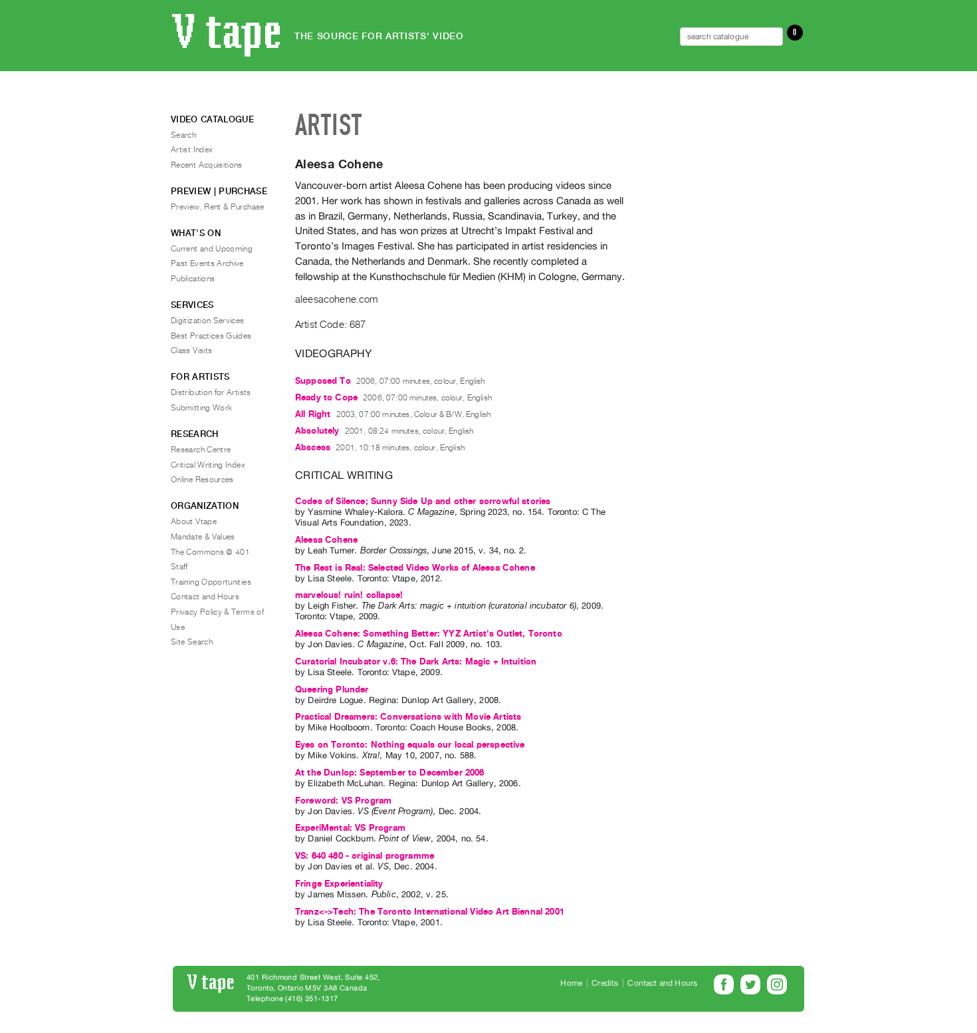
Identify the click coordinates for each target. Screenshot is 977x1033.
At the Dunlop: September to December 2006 (390, 773)
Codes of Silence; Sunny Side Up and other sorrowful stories (422, 501)
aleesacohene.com (336, 299)
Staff (179, 566)
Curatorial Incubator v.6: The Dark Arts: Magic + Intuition (415, 661)
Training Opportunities (211, 582)
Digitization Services (208, 320)
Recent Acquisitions (207, 165)
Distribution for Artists (211, 392)
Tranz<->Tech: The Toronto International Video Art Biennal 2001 (429, 912)
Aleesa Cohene (326, 540)
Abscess (312, 447)
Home (571, 983)
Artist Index (192, 149)
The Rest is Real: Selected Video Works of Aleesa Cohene (415, 568)
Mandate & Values (203, 536)
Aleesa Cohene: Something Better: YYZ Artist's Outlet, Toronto (428, 634)
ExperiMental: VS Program (350, 828)
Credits (605, 983)
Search (183, 135)
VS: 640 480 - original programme (364, 856)
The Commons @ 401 (210, 552)
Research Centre (201, 449)
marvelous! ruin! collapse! (349, 595)
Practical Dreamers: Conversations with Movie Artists (408, 717)
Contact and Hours (205, 596)
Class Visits (191, 350)
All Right (312, 414)
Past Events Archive (207, 263)
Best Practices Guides (211, 336)
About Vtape (194, 521)
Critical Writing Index (208, 465)
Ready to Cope (326, 397)
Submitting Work (201, 407)
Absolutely (317, 431)
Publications (193, 278)
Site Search (192, 642)
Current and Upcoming (212, 248)
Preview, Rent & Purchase (218, 207)
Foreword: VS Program (343, 801)
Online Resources (202, 479)
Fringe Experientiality (339, 884)
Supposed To (323, 381)
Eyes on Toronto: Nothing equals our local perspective (409, 745)
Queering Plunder (332, 689)
